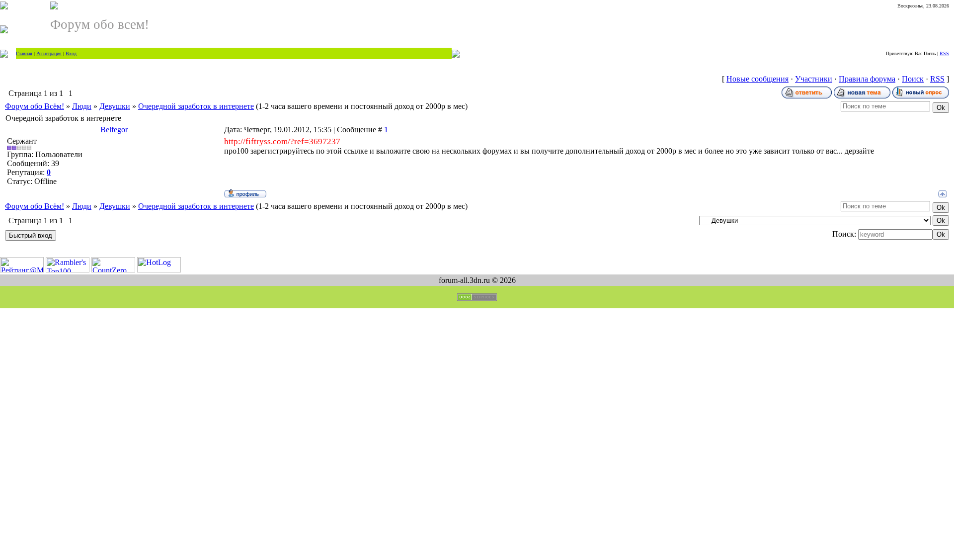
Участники (813, 79)
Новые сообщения (757, 79)
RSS (944, 53)
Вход (71, 53)
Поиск (913, 79)
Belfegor (114, 129)
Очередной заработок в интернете (196, 106)
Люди (81, 106)
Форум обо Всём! (34, 106)
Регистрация (49, 53)
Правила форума (867, 79)
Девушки (114, 106)
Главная (24, 53)
